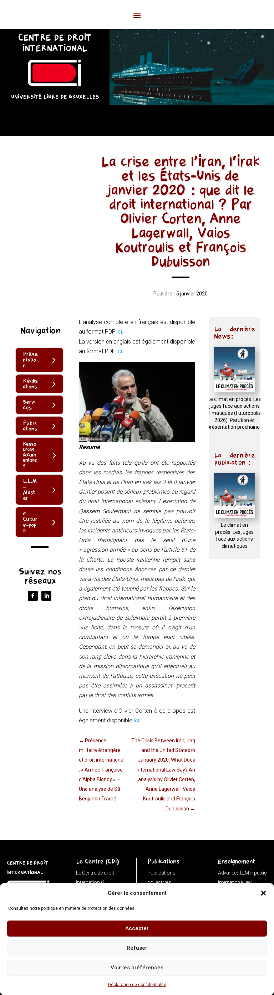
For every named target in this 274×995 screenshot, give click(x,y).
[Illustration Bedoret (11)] (192, 102)
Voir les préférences (137, 967)
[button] (263, 893)
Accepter (137, 928)
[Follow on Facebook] (33, 596)
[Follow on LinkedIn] (46, 596)
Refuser (137, 948)
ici (119, 331)
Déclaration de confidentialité (137, 984)
